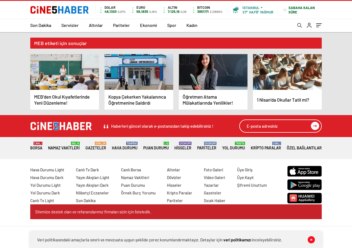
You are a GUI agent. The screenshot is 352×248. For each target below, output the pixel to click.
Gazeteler (96, 146)
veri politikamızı (237, 239)
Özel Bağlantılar (304, 148)
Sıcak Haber (215, 200)
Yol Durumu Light (45, 185)
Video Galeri (214, 177)
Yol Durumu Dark (45, 192)
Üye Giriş (244, 169)
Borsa (36, 146)
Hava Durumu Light (47, 169)
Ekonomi (148, 25)
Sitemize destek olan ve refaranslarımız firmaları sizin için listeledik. (93, 211)
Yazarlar (211, 185)
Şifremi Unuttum (252, 185)
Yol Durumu (233, 146)
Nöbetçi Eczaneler (92, 192)
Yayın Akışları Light (92, 177)
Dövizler (174, 177)
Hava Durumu (125, 146)
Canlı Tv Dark (87, 169)
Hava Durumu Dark (47, 177)
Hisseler (182, 146)
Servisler (70, 25)
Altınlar (96, 25)
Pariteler (121, 25)
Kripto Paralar (266, 146)
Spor (171, 25)
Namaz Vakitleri (64, 146)
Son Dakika (40, 25)
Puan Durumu (156, 146)
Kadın (191, 25)
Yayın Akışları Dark (92, 185)
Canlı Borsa (131, 169)
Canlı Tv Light (42, 200)
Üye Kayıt (245, 177)
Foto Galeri (213, 169)
